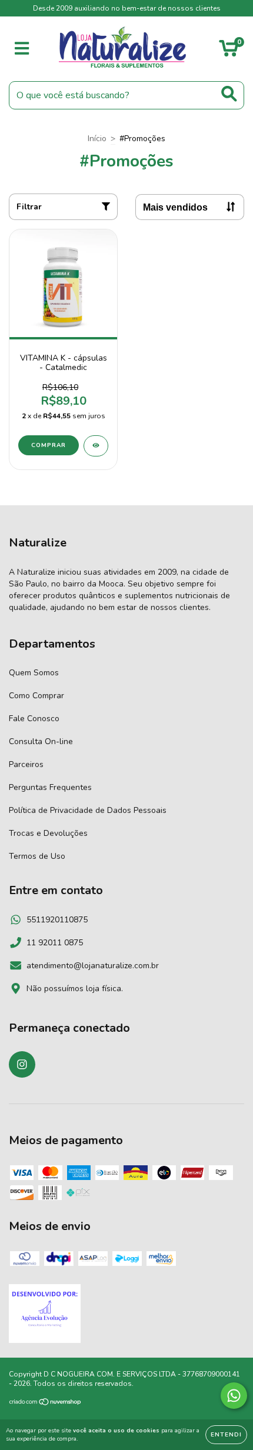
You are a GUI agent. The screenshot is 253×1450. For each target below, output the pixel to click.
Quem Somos (34, 672)
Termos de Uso (37, 856)
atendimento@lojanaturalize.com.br (92, 965)
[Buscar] (229, 94)
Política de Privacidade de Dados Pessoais (88, 810)
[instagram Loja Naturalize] (22, 1064)
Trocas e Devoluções (48, 833)
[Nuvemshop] (45, 1403)
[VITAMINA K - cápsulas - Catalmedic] (96, 445)
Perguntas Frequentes (50, 787)
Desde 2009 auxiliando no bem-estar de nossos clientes (127, 8)
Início (97, 138)
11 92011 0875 (54, 942)
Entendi (226, 1435)
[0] (228, 52)
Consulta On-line (41, 741)
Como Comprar (36, 695)
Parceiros (26, 764)
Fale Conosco (34, 718)
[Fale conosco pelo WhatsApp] (234, 1395)
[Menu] (22, 48)
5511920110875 (57, 919)
